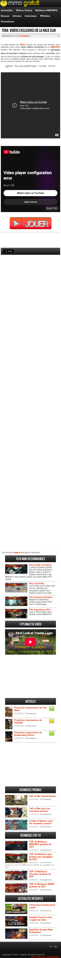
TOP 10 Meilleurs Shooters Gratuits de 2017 (40, 874)
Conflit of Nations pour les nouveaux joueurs (41, 822)
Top (55, 946)
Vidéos (46, 16)
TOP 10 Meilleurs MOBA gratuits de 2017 (41, 885)
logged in (18, 552)
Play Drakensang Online (40, 597)
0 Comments (30, 713)
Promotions (7, 21)
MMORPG (55, 47)
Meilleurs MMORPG (46, 10)
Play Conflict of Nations (40, 565)
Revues (5, 16)
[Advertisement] (30, 394)
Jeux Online (25, 10)
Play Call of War (36, 583)
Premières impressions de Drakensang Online (28, 733)
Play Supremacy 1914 (39, 609)
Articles (17, 16)
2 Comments (45, 850)
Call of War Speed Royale (42, 796)
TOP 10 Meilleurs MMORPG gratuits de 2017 (40, 844)
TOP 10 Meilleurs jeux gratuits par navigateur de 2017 (41, 857)
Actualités (7, 10)
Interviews (31, 16)
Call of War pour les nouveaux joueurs (39, 809)
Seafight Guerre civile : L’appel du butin (41, 918)
